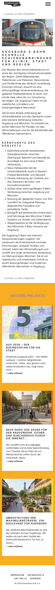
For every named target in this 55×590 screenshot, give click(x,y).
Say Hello (20, 578)
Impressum (17, 575)
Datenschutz (36, 575)
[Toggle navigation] (48, 4)
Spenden (35, 578)
